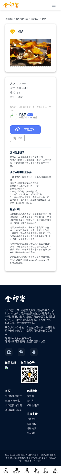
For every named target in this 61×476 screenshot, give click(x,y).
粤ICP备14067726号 (33, 461)
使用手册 (31, 419)
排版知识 (31, 428)
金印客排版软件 (13, 396)
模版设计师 (33, 405)
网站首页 (9, 19)
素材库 (30, 400)
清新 (44, 19)
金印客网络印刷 (13, 405)
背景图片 (35, 19)
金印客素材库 (22, 19)
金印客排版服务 (13, 410)
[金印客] (9, 4)
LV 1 (30, 114)
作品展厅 (31, 433)
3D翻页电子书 (12, 400)
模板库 (30, 396)
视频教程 (31, 423)
